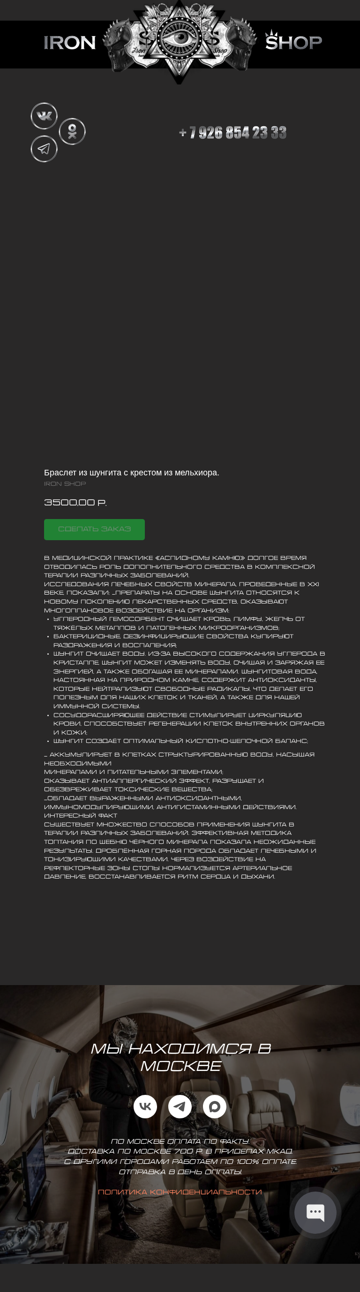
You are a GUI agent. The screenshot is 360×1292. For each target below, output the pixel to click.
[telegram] (180, 1106)
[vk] (145, 1106)
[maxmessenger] (214, 1106)
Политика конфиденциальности (180, 1192)
